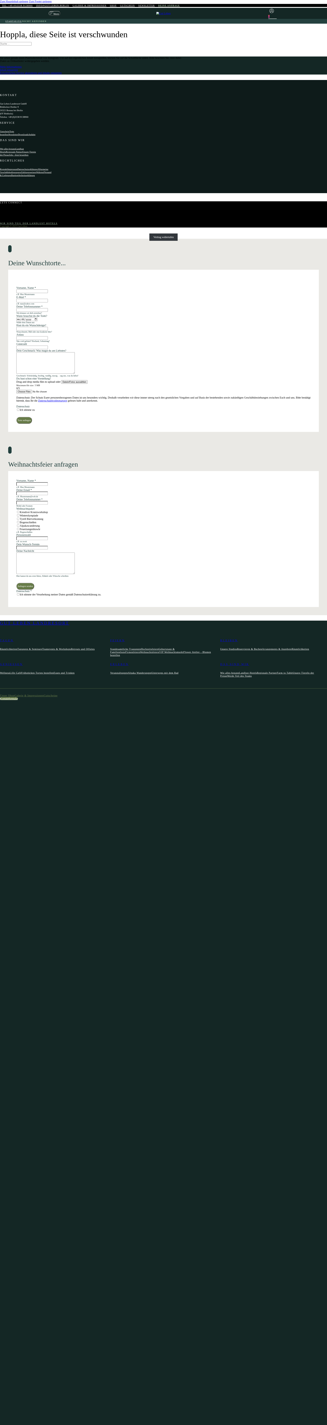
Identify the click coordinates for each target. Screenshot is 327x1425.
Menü (56, 14)
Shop (113, 5)
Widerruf (40, 172)
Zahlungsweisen (28, 172)
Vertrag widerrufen (163, 237)
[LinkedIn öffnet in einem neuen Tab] (8, 217)
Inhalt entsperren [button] (9, 69)
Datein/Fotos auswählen (74, 382)
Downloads (23, 134)
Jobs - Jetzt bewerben (18, 155)
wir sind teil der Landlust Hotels (29, 223)
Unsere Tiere (28, 152)
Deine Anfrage (169, 5)
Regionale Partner (14, 152)
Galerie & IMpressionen (89, 5)
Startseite (13, 21)
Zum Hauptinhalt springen (14, 1)
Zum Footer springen (40, 1)
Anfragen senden (25, 586)
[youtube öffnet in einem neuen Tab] (8, 214)
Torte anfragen (24, 420)
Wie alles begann (8, 149)
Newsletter (146, 5)
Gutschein (127, 5)
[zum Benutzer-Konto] (272, 11)
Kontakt (3, 169)
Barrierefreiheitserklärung (23, 175)
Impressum (12, 169)
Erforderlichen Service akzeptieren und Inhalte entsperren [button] (31, 72)
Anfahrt (31, 134)
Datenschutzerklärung (27, 169)
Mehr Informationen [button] (11, 66)
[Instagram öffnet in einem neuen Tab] (8, 211)
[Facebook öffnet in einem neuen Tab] (8, 208)
